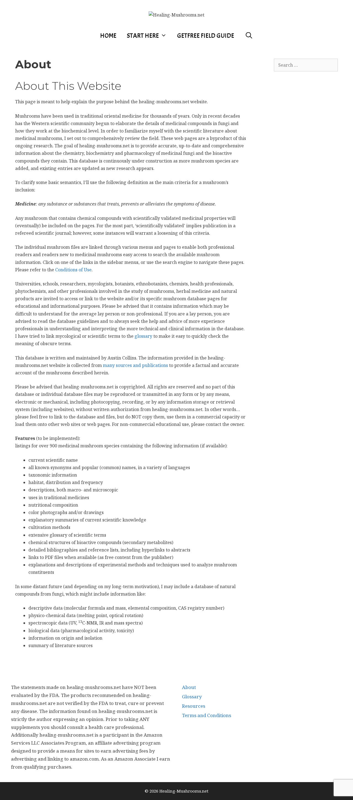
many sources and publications (135, 365)
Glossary (192, 696)
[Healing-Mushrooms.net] (176, 15)
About (189, 687)
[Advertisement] (313, 183)
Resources (193, 706)
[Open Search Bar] (248, 36)
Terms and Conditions (206, 715)
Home (108, 36)
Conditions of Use (73, 270)
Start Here (143, 36)
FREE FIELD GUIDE (205, 36)
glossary (143, 336)
